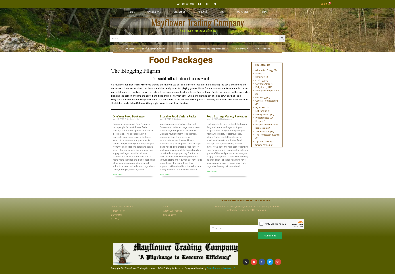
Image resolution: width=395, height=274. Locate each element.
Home (132, 12)
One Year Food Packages (129, 116)
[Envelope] (254, 262)
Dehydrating (261, 87)
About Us (202, 12)
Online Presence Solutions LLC (221, 268)
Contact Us (179, 12)
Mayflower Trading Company (197, 22)
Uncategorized (262, 144)
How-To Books (262, 48)
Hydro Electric (262, 107)
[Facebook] (262, 262)
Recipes (259, 121)
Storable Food (182, 48)
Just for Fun (261, 110)
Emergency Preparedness (212, 48)
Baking (258, 73)
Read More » (118, 175)
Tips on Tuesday (263, 141)
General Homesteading (266, 100)
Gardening (240, 48)
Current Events (262, 83)
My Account (243, 12)
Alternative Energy (264, 70)
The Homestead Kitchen (152, 48)
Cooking (259, 80)
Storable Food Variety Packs (178, 116)
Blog (222, 12)
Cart (264, 12)
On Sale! (129, 48)
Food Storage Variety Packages (227, 116)
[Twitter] (270, 262)
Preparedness (262, 117)
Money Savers (262, 114)
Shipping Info (154, 12)
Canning (259, 76)
